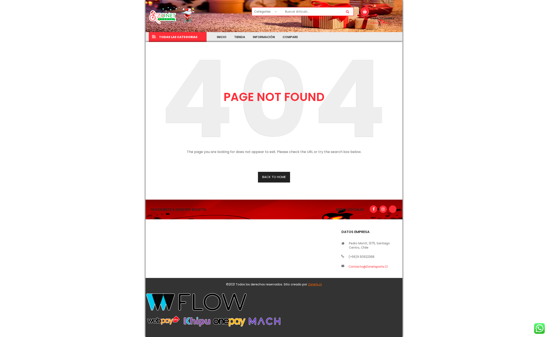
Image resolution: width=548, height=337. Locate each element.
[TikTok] (392, 209)
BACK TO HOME (274, 177)
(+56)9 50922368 (361, 257)
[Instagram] (383, 209)
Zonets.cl (315, 284)
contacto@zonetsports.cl (368, 266)
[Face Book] (373, 209)
